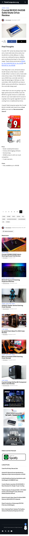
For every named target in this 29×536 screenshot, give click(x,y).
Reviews (7, 252)
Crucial (18, 216)
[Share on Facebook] (11, 41)
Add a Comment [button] (9, 231)
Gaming (3, 252)
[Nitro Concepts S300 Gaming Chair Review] (14, 347)
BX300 (13, 216)
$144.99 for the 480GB (8, 65)
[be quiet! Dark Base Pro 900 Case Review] (14, 321)
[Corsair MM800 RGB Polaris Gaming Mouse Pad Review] (14, 244)
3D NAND (8, 216)
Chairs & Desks (8, 303)
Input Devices (8, 278)
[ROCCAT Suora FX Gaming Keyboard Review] (14, 270)
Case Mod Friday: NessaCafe (10, 468)
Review (4, 219)
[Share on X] (21, 41)
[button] (2, 2)
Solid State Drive (22, 219)
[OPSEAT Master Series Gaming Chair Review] (14, 296)
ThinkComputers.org (11, 2)
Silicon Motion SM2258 (11, 219)
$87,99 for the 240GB (16, 63)
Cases (3, 329)
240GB (4, 216)
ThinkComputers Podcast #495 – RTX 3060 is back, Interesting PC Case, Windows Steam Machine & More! (14, 491)
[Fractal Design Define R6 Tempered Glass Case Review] (14, 372)
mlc (23, 216)
